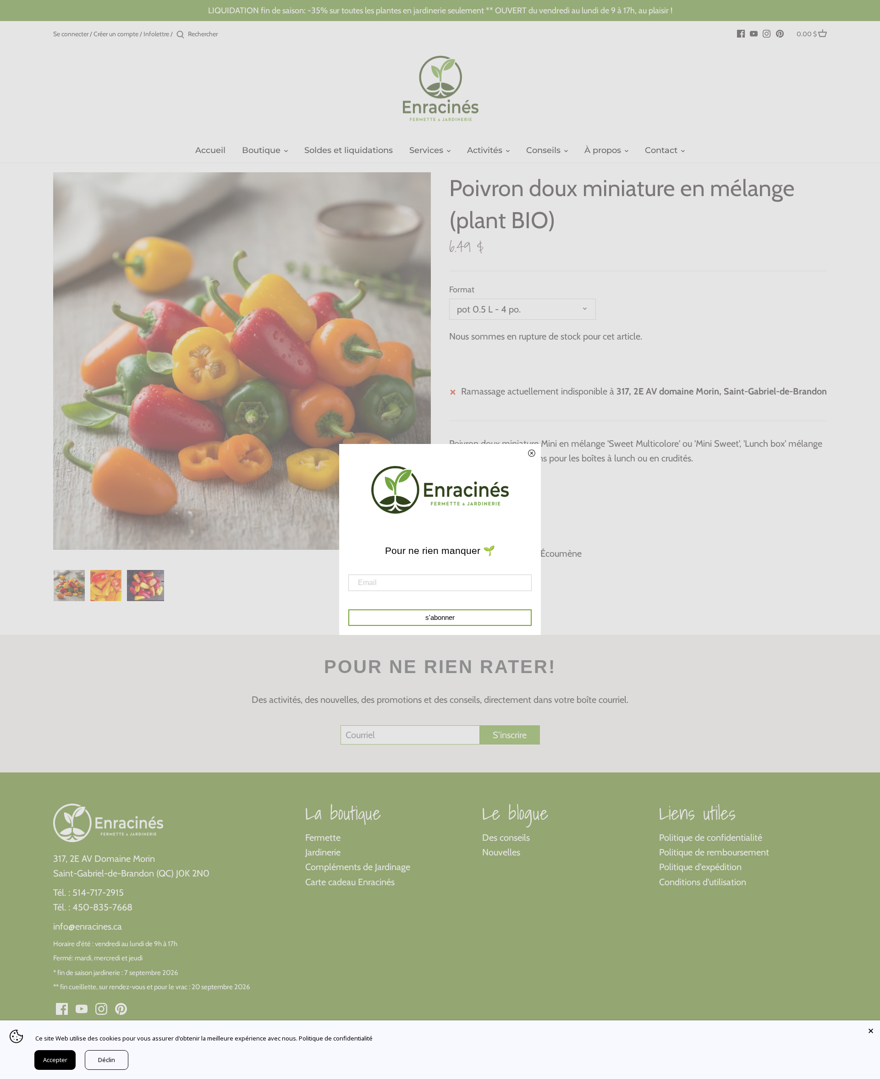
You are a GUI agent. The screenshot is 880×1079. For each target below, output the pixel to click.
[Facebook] (741, 33)
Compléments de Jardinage (357, 866)
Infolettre (156, 34)
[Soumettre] (180, 34)
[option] (69, 586)
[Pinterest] (780, 33)
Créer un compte (116, 34)
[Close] (870, 1029)
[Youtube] (754, 33)
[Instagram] (766, 33)
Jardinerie (323, 852)
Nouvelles (501, 852)
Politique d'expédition (700, 866)
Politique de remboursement (714, 852)
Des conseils (506, 837)
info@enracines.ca (87, 926)
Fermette (323, 837)
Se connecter (70, 34)
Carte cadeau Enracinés (350, 881)
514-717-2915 (98, 892)
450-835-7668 (102, 907)
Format (461, 290)
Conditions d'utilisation (702, 881)
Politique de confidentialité (710, 837)
